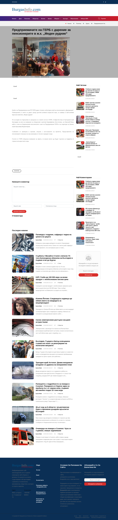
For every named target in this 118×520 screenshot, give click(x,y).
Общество (35, 18)
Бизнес (43, 18)
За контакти (40, 480)
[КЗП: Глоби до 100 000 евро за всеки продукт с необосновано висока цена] (23, 285)
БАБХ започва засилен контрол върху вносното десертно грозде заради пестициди (92, 106)
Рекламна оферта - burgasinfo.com (98, 516)
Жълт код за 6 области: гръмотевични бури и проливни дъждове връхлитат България (52, 409)
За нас (38, 470)
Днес (20, 18)
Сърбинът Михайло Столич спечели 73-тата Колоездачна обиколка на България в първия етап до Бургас (54, 258)
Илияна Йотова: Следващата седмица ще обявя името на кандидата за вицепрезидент (54, 301)
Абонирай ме (88, 275)
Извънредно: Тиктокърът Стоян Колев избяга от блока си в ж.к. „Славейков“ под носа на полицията (92, 120)
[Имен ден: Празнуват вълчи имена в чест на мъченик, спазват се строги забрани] (80, 133)
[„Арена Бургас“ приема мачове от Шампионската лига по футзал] (80, 145)
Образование (74, 18)
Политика (27, 18)
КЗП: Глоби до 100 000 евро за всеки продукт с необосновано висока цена (52, 278)
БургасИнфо (15, 76)
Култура (65, 18)
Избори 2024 (84, 18)
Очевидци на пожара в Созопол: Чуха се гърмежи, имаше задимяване (53, 429)
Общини (56, 18)
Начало (14, 18)
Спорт (59, 263)
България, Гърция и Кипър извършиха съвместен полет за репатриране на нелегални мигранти (53, 343)
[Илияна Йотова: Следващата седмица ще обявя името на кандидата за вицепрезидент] (23, 306)
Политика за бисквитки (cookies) (40, 500)
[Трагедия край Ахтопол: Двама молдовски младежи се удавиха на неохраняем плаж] (23, 370)
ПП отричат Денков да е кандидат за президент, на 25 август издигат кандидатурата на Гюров (93, 212)
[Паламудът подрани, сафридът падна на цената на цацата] (23, 242)
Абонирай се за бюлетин (95, 484)
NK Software (44, 516)
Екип (37, 475)
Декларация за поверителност (82, 517)
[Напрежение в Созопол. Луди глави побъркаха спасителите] (80, 241)
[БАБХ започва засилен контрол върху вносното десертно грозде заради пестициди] (80, 106)
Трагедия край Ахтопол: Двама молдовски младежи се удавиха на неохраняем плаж (54, 364)
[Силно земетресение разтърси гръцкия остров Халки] (23, 328)
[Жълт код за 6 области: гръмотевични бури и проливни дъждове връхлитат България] (23, 415)
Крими (50, 18)
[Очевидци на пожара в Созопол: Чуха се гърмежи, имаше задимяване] (23, 436)
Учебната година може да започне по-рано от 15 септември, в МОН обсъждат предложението (92, 92)
